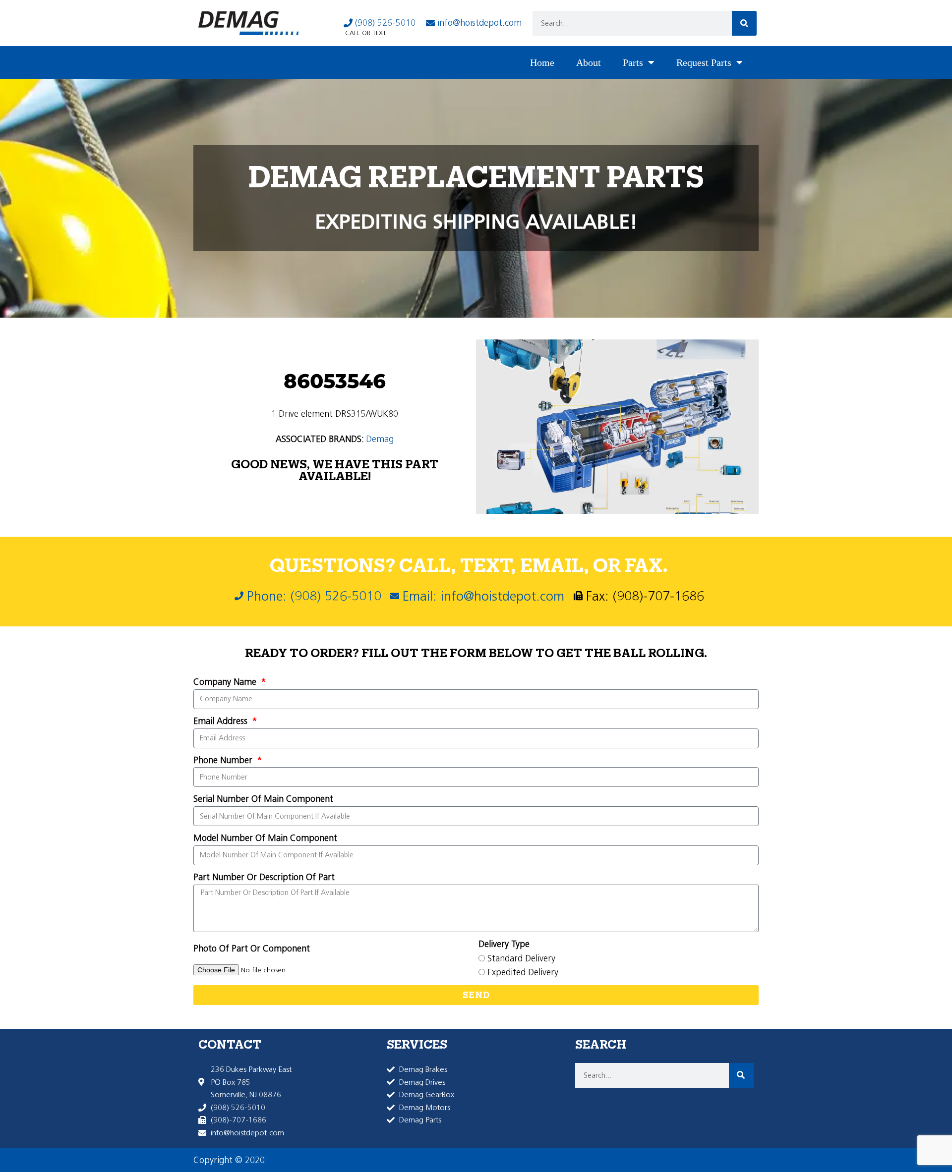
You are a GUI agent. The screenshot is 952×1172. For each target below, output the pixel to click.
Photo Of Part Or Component (251, 948)
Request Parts (703, 62)
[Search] (744, 23)
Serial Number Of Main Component (263, 798)
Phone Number (224, 760)
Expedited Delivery (522, 972)
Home (542, 62)
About (588, 62)
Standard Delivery (521, 958)
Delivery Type (504, 944)
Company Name (226, 681)
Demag (380, 439)
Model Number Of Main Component (265, 838)
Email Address (221, 721)
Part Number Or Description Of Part (264, 877)
